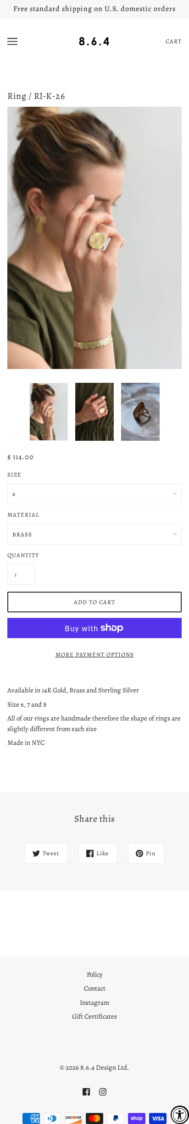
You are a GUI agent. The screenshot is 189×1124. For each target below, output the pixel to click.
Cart (174, 41)
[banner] (94, 40)
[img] (86, 1091)
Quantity (21, 555)
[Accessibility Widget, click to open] (180, 1115)
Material (23, 515)
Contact (95, 988)
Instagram (94, 1002)
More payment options (95, 654)
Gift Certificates (94, 1016)
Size (14, 474)
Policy (95, 974)
